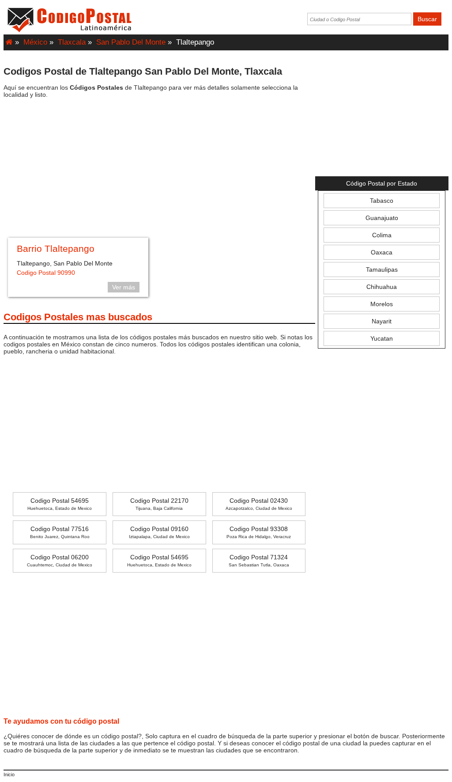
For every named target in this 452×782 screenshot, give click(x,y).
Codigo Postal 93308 (258, 532)
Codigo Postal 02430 (259, 504)
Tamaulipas (382, 269)
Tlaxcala (72, 42)
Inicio (9, 774)
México (35, 42)
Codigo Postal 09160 (159, 532)
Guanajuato (381, 217)
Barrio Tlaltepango (55, 248)
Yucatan (381, 338)
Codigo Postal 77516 (60, 532)
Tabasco (381, 200)
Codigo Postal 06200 (59, 560)
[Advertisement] (159, 169)
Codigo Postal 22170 (159, 504)
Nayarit (382, 321)
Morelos (381, 303)
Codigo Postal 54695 (59, 504)
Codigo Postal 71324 (259, 560)
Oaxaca (381, 252)
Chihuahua (381, 286)
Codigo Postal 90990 (46, 272)
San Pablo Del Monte (131, 42)
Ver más (123, 287)
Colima (382, 235)
